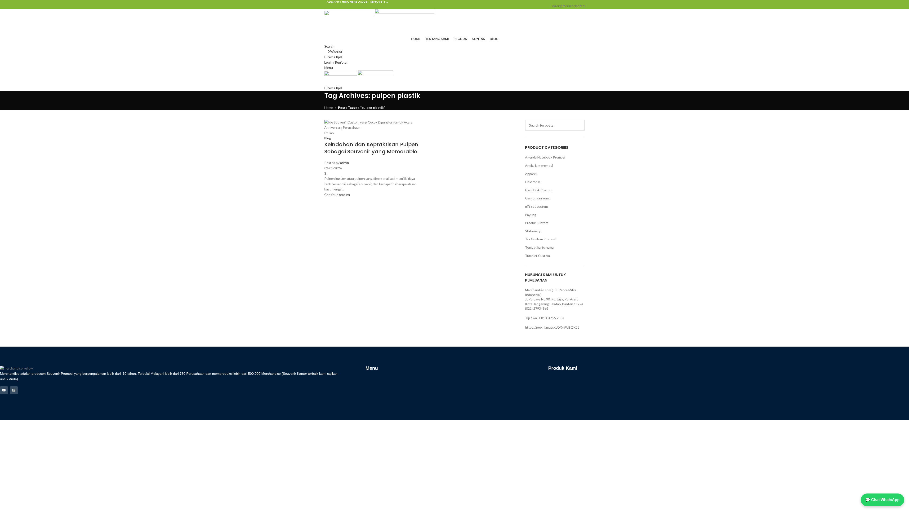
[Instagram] (14, 390)
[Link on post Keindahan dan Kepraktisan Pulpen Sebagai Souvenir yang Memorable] (454, 210)
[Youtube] (4, 390)
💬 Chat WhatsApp (882, 500)
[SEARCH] (579, 125)
